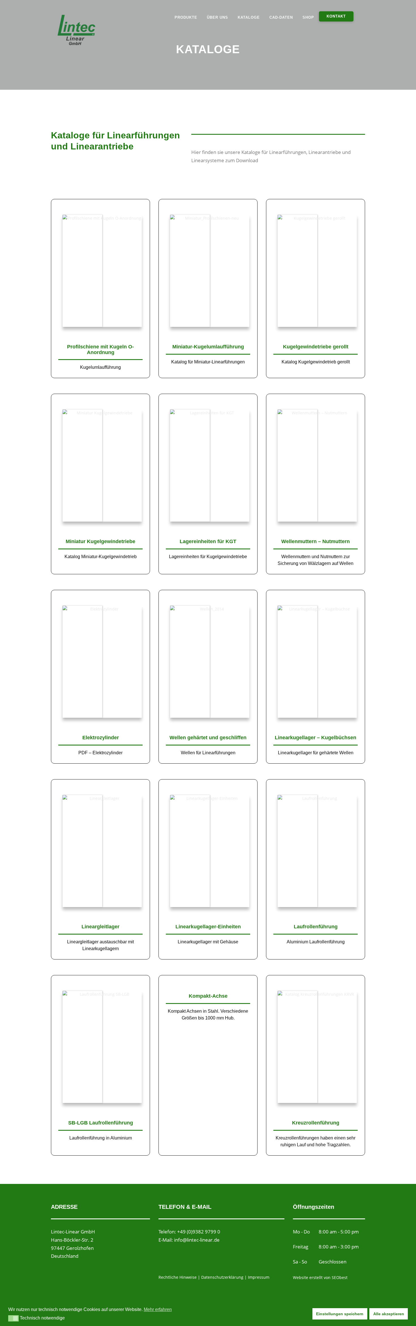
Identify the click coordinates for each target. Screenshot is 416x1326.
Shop (308, 17)
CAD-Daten (281, 17)
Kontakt (336, 16)
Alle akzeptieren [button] (388, 1314)
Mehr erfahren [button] (158, 1309)
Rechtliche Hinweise (177, 1277)
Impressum (258, 1277)
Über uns (217, 17)
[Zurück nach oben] (392, 1299)
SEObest (340, 1277)
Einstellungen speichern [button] (339, 1314)
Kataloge (249, 17)
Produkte (186, 17)
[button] (13, 1318)
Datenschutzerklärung (223, 1277)
